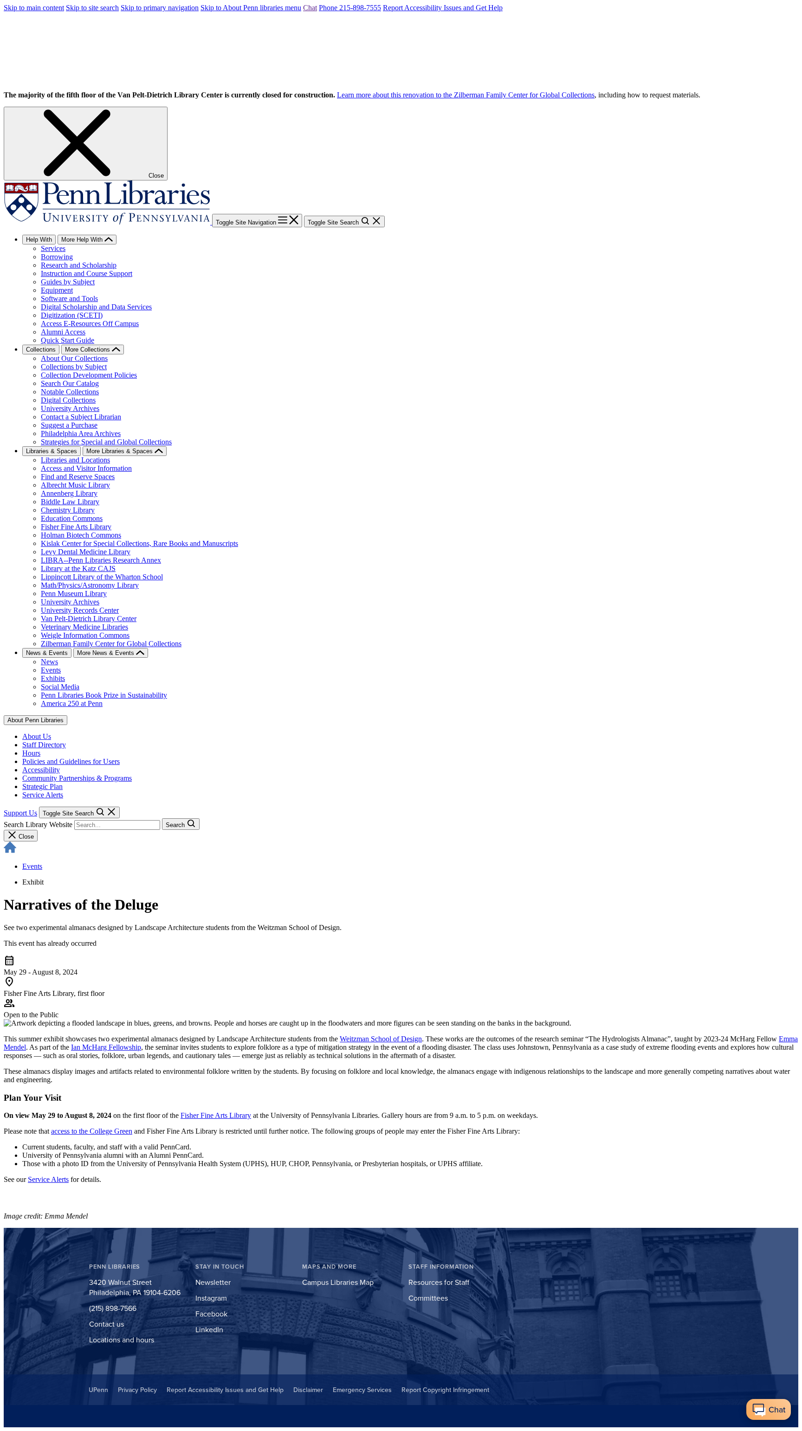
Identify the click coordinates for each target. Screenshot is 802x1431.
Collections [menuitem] (41, 349)
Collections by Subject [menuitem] (74, 367)
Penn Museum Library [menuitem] (74, 593)
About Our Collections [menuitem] (74, 358)
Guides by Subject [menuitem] (68, 282)
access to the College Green (91, 1131)
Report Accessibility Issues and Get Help (443, 8)
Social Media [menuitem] (60, 687)
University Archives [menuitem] (70, 408)
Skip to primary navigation (160, 8)
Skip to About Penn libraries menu (250, 8)
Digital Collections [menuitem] (68, 400)
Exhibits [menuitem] (53, 678)
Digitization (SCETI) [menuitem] (72, 315)
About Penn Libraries (35, 720)
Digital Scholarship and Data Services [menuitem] (96, 307)
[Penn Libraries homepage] (108, 222)
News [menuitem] (49, 662)
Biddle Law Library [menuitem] (70, 502)
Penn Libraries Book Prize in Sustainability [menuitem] (104, 695)
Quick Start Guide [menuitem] (67, 340)
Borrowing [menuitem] (57, 257)
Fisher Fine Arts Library (216, 1115)
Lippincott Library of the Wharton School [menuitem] (102, 577)
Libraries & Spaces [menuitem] (51, 451)
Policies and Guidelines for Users (71, 761)
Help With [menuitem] (39, 239)
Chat (310, 8)
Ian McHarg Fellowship (106, 1047)
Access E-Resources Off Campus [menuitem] (90, 323)
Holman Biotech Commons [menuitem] (81, 535)
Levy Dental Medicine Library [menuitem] (85, 552)
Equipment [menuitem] (57, 290)
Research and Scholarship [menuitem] (78, 265)
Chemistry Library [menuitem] (68, 510)
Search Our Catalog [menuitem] (70, 383)
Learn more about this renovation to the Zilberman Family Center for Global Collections (466, 95)
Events (32, 866)
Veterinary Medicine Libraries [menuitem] (84, 627)
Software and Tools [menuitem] (69, 298)
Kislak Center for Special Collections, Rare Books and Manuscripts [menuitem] (139, 543)
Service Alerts (42, 795)
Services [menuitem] (53, 248)
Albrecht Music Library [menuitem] (75, 485)
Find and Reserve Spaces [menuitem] (78, 477)
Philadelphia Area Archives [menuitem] (81, 433)
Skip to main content (34, 8)
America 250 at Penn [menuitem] (72, 703)
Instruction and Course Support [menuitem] (86, 273)
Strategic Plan (42, 786)
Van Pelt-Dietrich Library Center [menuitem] (88, 618)
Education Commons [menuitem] (72, 518)
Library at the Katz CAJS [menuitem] (78, 568)
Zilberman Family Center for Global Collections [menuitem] (111, 644)
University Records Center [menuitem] (80, 610)
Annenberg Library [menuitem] (69, 493)
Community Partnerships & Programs (77, 778)
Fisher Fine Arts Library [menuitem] (76, 527)
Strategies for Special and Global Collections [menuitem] (106, 442)
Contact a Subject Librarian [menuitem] (81, 417)
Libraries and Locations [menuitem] (75, 460)
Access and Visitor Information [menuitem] (86, 468)
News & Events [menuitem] (47, 652)
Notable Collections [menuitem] (70, 392)
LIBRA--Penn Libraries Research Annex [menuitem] (101, 560)
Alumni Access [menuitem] (63, 332)
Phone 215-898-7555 (350, 8)
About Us (36, 736)
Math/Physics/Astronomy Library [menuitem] (90, 585)
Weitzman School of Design (381, 1039)
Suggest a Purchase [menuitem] (69, 425)
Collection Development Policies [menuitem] (89, 375)
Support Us (20, 813)
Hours (31, 753)
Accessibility (41, 770)
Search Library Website (38, 824)
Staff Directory (44, 745)
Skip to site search (92, 8)
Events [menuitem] (51, 670)
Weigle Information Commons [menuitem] (85, 635)
